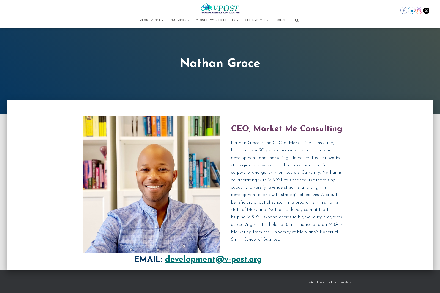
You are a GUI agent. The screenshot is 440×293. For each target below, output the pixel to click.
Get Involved (256, 20)
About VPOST (150, 20)
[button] (162, 20)
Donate (281, 20)
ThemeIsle (344, 282)
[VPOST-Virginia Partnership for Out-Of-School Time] (220, 8)
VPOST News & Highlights (216, 20)
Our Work (178, 20)
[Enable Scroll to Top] (431, 284)
